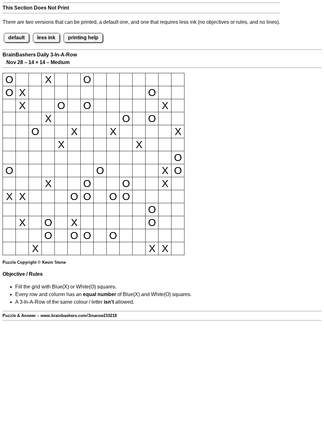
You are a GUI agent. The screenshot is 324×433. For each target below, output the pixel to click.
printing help (83, 37)
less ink (46, 37)
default (16, 37)
